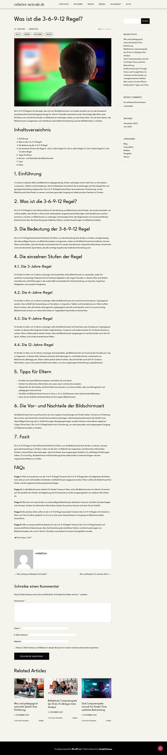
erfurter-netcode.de (29, 4)
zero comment (106, 29)
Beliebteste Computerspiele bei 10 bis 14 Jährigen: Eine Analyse (62, 704)
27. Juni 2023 (19, 29)
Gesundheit (115, 4)
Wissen (91, 4)
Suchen (145, 21)
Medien (102, 4)
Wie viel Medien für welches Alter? (94, 574)
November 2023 (131, 123)
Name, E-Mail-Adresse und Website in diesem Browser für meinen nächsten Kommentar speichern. (57, 648)
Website (17, 642)
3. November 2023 (21, 715)
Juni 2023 (128, 127)
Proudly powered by (68, 749)
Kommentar (19, 601)
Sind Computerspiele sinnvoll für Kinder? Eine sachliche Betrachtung (94, 707)
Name (17, 628)
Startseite (64, 4)
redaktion (33, 29)
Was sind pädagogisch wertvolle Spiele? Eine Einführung (26, 707)
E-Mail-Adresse (21, 635)
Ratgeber (78, 4)
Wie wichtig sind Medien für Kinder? (32, 574)
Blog (128, 4)
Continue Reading (21, 721)
